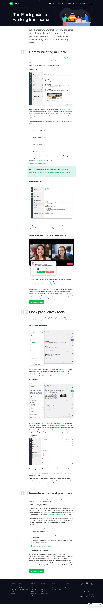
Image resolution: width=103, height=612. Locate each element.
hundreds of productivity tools (37, 320)
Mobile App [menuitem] (67, 587)
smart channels (44, 156)
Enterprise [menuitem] (68, 3)
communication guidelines (53, 515)
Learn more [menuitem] (82, 3)
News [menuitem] (53, 587)
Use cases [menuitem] (43, 583)
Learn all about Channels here (37, 163)
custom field (42, 160)
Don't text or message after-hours (42, 546)
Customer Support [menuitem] (44, 595)
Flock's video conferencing (45, 284)
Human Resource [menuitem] (44, 593)
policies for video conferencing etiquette (63, 296)
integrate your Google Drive (58, 425)
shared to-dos (63, 372)
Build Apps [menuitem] (21, 587)
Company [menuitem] (54, 583)
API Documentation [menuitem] (23, 589)
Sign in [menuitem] (90, 3)
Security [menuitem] (13, 593)
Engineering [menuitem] (43, 586)
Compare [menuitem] (13, 587)
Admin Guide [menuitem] (34, 591)
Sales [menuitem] (42, 587)
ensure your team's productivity (59, 469)
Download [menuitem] (67, 583)
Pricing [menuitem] (75, 3)
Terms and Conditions (89, 592)
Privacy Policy (91, 594)
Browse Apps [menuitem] (22, 586)
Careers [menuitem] (53, 586)
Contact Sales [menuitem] (34, 593)
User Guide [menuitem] (33, 589)
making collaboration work (46, 423)
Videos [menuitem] (32, 586)
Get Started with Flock (36, 302)
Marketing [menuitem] (43, 589)
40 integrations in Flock (41, 471)
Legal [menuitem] (32, 595)
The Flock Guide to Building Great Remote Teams (51, 172)
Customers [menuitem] (13, 589)
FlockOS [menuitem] (21, 583)
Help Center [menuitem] (33, 587)
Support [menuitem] (33, 583)
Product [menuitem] (13, 583)
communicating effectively (65, 58)
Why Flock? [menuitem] (52, 3)
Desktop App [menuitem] (67, 586)
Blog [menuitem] (12, 595)
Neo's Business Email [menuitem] (56, 589)
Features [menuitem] (60, 3)
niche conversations (54, 116)
